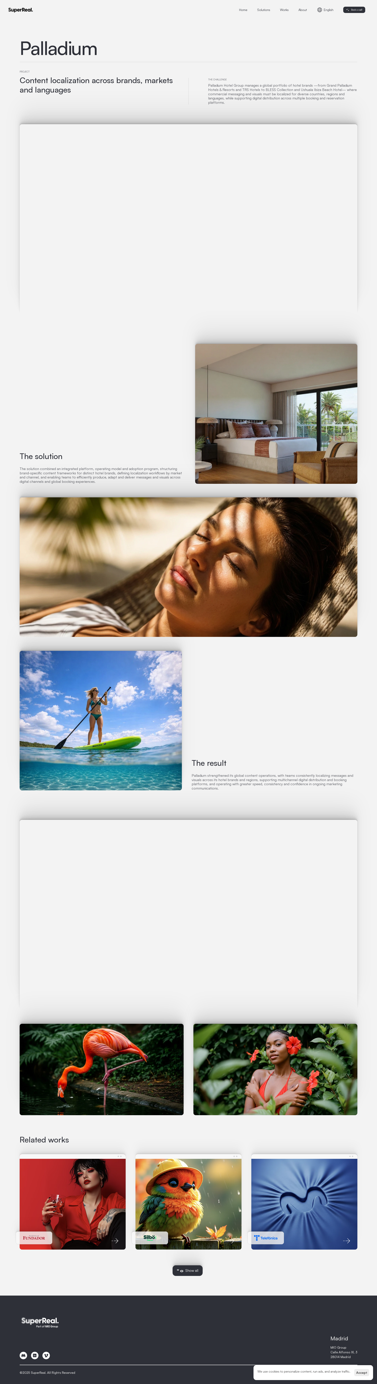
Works (284, 10)
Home (243, 10)
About (302, 10)
